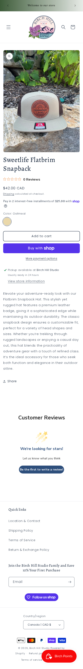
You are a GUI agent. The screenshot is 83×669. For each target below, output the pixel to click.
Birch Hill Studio (39, 648)
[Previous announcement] (8, 5)
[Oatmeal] (7, 221)
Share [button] (12, 381)
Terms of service (31, 660)
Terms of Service (22, 540)
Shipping (8, 194)
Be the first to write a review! (41, 470)
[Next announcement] (75, 5)
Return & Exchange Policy (29, 550)
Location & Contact (24, 521)
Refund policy (37, 653)
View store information (26, 281)
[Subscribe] (69, 582)
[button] (8, 27)
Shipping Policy (21, 530)
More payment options (41, 258)
